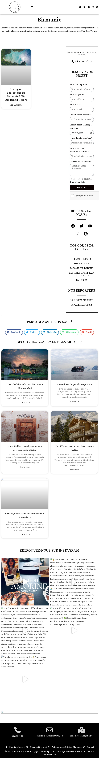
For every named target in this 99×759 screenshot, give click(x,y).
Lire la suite (25, 402)
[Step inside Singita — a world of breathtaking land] (74, 630)
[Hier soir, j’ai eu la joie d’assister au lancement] (25, 581)
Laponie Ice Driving (81, 268)
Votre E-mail (75, 104)
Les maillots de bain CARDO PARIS (81, 274)
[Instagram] (93, 7)
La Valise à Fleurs (82, 305)
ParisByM (81, 280)
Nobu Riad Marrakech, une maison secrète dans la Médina (25, 448)
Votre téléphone (77, 94)
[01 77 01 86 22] (17, 730)
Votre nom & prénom (79, 84)
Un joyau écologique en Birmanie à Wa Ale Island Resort (16, 95)
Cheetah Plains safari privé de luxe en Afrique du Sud (25, 386)
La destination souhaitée (80, 115)
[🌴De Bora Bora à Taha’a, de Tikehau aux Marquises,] (74, 581)
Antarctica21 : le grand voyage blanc (74, 384)
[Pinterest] (97, 7)
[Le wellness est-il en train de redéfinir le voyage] (25, 630)
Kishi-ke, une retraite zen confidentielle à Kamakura (24, 515)
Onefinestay (81, 263)
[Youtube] (88, 7)
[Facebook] (80, 7)
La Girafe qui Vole (82, 300)
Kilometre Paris (81, 259)
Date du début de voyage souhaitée (81, 126)
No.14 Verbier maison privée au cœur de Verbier (74, 448)
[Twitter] (84, 7)
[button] (32, 7)
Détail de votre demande (80, 161)
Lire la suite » (16, 105)
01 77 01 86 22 (17, 736)
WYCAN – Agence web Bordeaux (67, 751)
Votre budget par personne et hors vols (79, 150)
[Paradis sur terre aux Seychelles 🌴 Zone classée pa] (25, 679)
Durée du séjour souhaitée (81, 138)
